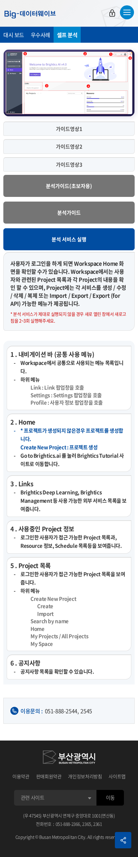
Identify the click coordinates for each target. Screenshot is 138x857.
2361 (97, 824)
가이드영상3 (69, 164)
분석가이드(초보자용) (69, 186)
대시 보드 (13, 35)
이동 (110, 797)
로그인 (112, 13)
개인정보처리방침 (85, 776)
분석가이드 (69, 212)
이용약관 (20, 776)
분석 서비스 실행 (69, 239)
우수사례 (40, 35)
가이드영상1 (69, 128)
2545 (86, 711)
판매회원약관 (49, 776)
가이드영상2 (69, 146)
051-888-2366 (68, 824)
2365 (86, 824)
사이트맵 (117, 776)
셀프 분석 (67, 35)
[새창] (69, 758)
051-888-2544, (62, 711)
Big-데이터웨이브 (30, 14)
